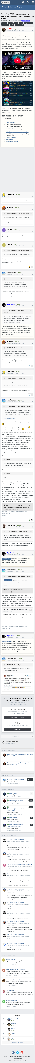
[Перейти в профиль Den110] (4, 230)
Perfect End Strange (12, 969)
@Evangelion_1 (6, 558)
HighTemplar (21, 406)
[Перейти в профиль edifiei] (4, 944)
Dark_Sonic (14, 795)
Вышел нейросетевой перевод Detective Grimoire (20, 864)
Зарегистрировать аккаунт (18, 717)
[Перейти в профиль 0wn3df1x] (4, 801)
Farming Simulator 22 (12, 141)
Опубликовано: (15, 30)
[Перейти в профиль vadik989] (9, 1024)
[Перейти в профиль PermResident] (4, 273)
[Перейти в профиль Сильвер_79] (4, 853)
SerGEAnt (7, 20)
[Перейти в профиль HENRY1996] (4, 807)
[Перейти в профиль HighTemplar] (4, 305)
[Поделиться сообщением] (32, 30)
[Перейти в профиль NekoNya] (3, 991)
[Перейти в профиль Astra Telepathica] (4, 865)
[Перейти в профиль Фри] (4, 903)
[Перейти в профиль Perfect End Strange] (3, 970)
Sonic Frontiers (13, 817)
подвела (7, 36)
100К (27, 46)
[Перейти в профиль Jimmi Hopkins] (3, 980)
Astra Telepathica (16, 866)
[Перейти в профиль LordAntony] (4, 195)
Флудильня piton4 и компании (15, 779)
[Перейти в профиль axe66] (3, 960)
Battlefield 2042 (10, 122)
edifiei (13, 945)
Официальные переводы (16, 800)
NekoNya (9, 990)
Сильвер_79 (14, 854)
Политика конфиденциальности (20, 1056)
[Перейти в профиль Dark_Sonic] (4, 794)
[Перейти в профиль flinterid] (4, 245)
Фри (12, 904)
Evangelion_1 (22, 310)
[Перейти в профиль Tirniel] (9, 1034)
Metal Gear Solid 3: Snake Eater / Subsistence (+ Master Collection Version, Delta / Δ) (17, 808)
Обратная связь (17, 1058)
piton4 (13, 841)
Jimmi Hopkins (10, 980)
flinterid (20, 279)
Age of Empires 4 (11, 137)
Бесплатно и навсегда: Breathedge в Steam (19, 763)
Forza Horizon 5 (10, 128)
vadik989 (13, 1023)
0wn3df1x (14, 802)
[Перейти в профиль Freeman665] (4, 526)
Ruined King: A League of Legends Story (17, 132)
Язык (5, 1056)
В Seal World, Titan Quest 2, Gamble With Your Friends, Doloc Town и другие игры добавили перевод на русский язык (20, 754)
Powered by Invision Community (17, 1060)
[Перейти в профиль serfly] (3, 1001)
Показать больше (17, 1042)
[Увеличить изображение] (17, 93)
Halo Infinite (9, 139)
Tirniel (13, 1033)
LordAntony (21, 213)
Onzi (14, 990)
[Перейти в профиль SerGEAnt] (4, 30)
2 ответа (13, 996)
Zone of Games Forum (12, 7)
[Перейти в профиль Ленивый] (4, 208)
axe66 (8, 959)
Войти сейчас (17, 729)
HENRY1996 (14, 812)
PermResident (15, 782)
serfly (8, 1000)
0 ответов (17, 965)
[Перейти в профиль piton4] (4, 840)
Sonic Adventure (13, 793)
